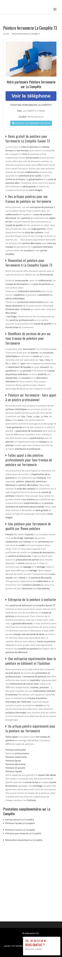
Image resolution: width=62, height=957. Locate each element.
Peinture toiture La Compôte (20, 829)
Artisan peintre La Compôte (19, 819)
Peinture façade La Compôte (20, 823)
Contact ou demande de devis (32, 123)
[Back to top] (53, 948)
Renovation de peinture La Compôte (24, 839)
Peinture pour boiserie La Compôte (23, 833)
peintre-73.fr (34, 933)
